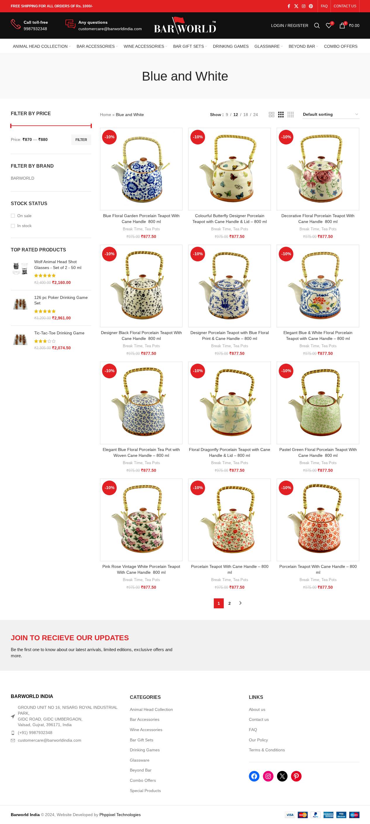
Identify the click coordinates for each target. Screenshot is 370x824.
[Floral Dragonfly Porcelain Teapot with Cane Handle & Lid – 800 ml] (229, 403)
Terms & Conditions (267, 750)
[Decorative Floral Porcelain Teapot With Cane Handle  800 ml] (318, 169)
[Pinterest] (296, 776)
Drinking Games (145, 750)
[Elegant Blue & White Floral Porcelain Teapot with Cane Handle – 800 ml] (318, 286)
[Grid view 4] (291, 114)
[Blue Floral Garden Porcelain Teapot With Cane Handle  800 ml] (141, 169)
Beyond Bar (141, 770)
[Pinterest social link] (311, 6)
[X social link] (296, 6)
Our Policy (258, 740)
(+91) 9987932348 (35, 732)
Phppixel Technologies (120, 814)
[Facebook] (254, 776)
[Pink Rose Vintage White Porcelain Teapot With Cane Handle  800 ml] (141, 520)
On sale (24, 215)
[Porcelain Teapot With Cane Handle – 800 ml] (229, 520)
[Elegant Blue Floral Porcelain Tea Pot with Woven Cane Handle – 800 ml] (141, 403)
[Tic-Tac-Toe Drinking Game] (20, 340)
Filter (81, 140)
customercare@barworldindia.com (49, 740)
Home (105, 114)
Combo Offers (143, 780)
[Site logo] (185, 25)
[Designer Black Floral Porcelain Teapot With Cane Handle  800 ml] (141, 286)
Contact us (259, 719)
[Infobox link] (29, 25)
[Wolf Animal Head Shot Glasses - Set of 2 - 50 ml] (20, 272)
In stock (24, 225)
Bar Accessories (144, 719)
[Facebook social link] (288, 6)
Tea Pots (152, 229)
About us (257, 709)
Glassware (139, 760)
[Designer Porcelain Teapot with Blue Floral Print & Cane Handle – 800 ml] (229, 286)
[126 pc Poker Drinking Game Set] (20, 308)
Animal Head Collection (151, 709)
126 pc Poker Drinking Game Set (61, 300)
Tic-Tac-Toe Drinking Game (59, 333)
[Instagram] (268, 776)
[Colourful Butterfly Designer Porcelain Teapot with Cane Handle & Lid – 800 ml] (229, 169)
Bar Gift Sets (141, 740)
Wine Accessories (146, 729)
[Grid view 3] (281, 114)
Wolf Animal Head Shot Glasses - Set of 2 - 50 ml (57, 264)
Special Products (145, 790)
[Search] (317, 25)
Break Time (132, 229)
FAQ (253, 729)
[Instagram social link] (303, 6)
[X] (282, 776)
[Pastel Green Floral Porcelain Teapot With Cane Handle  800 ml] (318, 403)
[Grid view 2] (271, 114)
